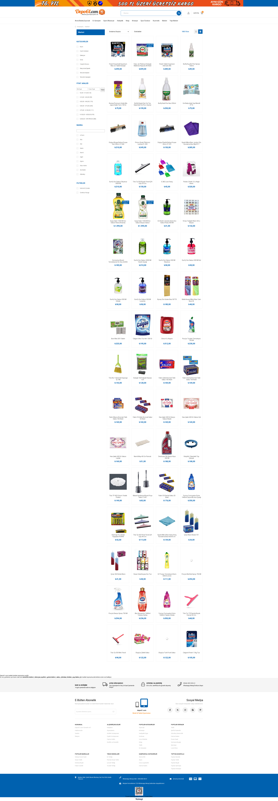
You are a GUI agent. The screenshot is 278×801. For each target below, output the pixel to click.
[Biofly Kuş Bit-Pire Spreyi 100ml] (191, 50)
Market (164, 21)
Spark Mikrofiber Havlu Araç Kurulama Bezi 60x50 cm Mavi (167, 535)
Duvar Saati (174, 739)
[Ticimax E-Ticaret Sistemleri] (139, 799)
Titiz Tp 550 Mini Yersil (118, 652)
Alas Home (83, 165)
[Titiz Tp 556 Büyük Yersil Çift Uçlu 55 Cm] (142, 168)
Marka (80, 125)
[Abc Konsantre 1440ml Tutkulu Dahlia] (142, 599)
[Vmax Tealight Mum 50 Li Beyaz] (191, 207)
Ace (81, 144)
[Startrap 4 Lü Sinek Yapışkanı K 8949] (118, 521)
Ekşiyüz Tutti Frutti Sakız (167, 652)
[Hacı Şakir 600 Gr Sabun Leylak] (118, 442)
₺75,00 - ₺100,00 (86, 110)
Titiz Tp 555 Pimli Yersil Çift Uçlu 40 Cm (142, 535)
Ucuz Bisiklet (143, 739)
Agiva (82, 161)
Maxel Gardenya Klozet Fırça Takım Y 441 (142, 496)
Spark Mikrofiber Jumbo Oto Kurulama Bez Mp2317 (191, 143)
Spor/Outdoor (145, 21)
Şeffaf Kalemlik (176, 730)
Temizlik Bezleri (84, 73)
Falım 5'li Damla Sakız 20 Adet (167, 496)
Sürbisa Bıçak (79, 763)
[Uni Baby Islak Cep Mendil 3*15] (191, 89)
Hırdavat (141, 736)
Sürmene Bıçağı (176, 742)
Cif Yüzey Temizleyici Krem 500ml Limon (167, 575)
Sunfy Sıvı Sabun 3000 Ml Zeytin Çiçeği (142, 261)
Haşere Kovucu (84, 64)
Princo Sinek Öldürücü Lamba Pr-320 (142, 143)
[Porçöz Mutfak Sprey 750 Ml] (191, 560)
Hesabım (110, 727)
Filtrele (102, 89)
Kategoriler (82, 42)
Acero (81, 148)
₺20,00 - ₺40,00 (86, 101)
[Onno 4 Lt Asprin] (167, 325)
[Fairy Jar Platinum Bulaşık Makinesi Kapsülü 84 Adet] (142, 50)
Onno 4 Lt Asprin (167, 338)
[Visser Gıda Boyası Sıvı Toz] (142, 560)
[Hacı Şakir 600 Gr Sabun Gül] (191, 403)
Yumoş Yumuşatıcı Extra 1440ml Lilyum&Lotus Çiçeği (191, 496)
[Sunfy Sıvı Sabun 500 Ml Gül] (191, 246)
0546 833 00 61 (189, 683)
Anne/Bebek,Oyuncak (82, 21)
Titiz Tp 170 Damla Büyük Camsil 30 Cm (191, 614)
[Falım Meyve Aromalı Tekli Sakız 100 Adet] (118, 403)
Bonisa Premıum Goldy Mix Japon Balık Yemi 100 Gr (118, 104)
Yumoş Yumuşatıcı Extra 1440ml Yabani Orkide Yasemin (167, 614)
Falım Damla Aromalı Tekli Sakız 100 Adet (191, 378)
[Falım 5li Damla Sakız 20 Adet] (167, 482)
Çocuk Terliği (111, 763)
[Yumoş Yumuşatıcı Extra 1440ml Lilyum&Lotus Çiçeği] (191, 482)
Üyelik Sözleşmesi (112, 736)
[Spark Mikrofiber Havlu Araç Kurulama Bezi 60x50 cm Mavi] (167, 521)
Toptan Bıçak (175, 763)
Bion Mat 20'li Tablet (118, 338)
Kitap (127, 21)
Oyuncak (141, 727)
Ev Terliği (109, 757)
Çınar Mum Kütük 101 (191, 535)
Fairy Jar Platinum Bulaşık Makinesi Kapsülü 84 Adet (142, 65)
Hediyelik (120, 21)
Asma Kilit (142, 757)
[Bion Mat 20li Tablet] (118, 325)
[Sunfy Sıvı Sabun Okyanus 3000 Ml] (118, 168)
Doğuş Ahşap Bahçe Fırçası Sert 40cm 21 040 (118, 143)
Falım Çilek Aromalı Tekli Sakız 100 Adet (167, 378)
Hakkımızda (78, 730)
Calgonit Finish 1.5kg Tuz (191, 652)
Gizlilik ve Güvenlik (112, 742)
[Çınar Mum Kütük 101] (191, 521)
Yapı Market (174, 21)
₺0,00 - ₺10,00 (85, 93)
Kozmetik (156, 21)
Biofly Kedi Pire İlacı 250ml (167, 103)
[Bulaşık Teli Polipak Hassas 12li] (142, 364)
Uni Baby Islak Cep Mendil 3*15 (191, 104)
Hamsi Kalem (175, 736)
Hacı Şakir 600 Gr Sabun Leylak (118, 457)
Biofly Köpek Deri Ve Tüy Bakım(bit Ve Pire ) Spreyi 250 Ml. (142, 104)
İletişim (77, 736)
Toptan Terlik (175, 760)
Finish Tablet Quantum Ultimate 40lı (167, 65)
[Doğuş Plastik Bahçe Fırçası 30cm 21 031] (167, 129)
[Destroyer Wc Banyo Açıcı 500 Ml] (167, 442)
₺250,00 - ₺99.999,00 (88, 119)
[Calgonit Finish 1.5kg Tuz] (191, 639)
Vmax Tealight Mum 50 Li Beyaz (191, 222)
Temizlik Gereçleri (85, 77)
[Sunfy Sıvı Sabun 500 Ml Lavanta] (142, 286)
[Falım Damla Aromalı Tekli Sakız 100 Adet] (191, 364)
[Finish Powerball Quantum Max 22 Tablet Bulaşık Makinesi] (118, 50)
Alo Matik (83, 170)
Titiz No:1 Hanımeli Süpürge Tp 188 (118, 378)
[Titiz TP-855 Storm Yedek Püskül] (118, 482)
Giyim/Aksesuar (108, 21)
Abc (81, 139)
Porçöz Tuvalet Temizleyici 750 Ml (191, 339)
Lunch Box (174, 748)
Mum (81, 47)
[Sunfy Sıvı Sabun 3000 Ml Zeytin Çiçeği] (142, 246)
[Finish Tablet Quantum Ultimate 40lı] (167, 50)
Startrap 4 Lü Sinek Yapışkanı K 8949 (118, 535)
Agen (81, 157)
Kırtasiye (135, 21)
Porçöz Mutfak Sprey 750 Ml (191, 574)
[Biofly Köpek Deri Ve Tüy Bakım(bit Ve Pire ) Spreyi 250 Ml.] (142, 89)
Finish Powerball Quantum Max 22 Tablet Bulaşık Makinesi (118, 65)
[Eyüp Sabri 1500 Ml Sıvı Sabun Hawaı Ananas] (118, 207)
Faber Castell (79, 766)
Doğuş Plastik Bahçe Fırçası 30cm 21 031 (167, 143)
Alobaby (82, 174)
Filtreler (81, 183)
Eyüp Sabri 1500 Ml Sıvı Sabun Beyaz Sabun (142, 222)
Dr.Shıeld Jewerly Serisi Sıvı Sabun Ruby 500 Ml (167, 222)
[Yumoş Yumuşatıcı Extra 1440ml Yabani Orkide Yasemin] (167, 599)
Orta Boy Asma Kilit (177, 733)
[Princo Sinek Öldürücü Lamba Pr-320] (142, 129)
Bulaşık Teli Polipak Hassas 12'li (142, 378)
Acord (82, 152)
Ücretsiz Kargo (84, 192)
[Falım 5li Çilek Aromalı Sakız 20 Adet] (142, 403)
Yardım (77, 733)
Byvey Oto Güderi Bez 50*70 (167, 299)
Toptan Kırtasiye (176, 768)
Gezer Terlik (78, 760)
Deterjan (82, 55)
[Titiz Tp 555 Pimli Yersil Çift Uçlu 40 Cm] (142, 521)
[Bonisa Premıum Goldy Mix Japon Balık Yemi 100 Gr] (118, 89)
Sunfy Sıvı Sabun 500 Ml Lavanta (142, 300)
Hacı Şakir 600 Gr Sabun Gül (191, 417)
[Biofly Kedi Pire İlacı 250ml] (167, 89)
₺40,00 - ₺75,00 (86, 106)
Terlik (140, 745)
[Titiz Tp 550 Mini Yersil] (118, 639)
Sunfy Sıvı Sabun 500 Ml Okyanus (167, 261)
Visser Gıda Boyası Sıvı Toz (142, 574)
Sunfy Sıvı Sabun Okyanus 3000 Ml (118, 182)
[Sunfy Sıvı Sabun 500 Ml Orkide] (118, 286)
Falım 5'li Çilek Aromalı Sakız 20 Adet (142, 418)
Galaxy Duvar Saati (80, 757)
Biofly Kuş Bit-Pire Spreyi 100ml (191, 65)
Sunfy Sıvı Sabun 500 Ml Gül (191, 260)
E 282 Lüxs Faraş (167, 182)
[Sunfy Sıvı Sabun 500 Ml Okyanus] (167, 246)
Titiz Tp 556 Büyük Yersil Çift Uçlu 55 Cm (142, 182)
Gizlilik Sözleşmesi (113, 733)
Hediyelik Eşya (143, 733)
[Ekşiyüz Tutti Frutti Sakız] (167, 639)
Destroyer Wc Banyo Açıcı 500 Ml (167, 457)
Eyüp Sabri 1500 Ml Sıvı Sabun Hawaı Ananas (118, 222)
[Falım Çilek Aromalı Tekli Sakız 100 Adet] (167, 364)
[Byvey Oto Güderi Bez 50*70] (167, 286)
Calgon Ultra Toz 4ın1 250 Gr (142, 338)
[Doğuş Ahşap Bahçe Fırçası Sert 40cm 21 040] (118, 129)
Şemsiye (173, 745)
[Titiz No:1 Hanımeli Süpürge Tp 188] (118, 364)
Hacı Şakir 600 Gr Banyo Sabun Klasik (167, 418)
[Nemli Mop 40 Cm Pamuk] (142, 442)
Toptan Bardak (175, 757)
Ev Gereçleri (97, 21)
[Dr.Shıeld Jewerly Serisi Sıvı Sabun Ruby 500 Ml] (167, 207)
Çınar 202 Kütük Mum (118, 574)
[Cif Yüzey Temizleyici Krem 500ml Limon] (167, 560)
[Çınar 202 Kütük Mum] (118, 560)
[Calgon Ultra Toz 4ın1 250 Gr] (142, 325)
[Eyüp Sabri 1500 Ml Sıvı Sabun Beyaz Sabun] (142, 207)
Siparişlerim (110, 730)
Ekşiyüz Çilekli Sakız (142, 652)
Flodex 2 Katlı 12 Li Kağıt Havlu (191, 182)
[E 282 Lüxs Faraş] (167, 168)
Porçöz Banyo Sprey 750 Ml (118, 613)
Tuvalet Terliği (111, 766)
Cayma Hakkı (111, 739)
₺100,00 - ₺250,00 (87, 114)
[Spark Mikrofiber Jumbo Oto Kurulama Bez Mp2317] (191, 129)
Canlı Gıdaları (84, 51)
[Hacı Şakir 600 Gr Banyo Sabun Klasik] (167, 403)
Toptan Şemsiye (176, 766)
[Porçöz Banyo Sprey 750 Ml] (118, 599)
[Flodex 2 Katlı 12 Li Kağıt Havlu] (191, 168)
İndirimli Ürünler (85, 188)
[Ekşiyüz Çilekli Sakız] (142, 639)
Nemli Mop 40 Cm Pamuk (142, 456)
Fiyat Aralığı (82, 83)
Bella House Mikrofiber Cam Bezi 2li (191, 300)
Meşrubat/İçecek (85, 68)
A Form (82, 135)
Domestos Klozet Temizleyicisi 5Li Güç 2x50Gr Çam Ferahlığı (118, 261)
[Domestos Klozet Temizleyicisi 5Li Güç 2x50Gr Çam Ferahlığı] (118, 246)
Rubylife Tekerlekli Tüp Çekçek (191, 457)
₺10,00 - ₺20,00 (86, 97)
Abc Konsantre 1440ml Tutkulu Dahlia (142, 614)
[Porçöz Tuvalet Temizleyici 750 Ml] (191, 325)
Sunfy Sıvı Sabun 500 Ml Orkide (118, 300)
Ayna (140, 760)
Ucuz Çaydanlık (144, 763)
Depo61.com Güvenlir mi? (83, 727)
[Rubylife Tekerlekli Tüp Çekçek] (191, 442)
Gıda (81, 60)
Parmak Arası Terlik (113, 760)
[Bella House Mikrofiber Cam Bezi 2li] (191, 286)
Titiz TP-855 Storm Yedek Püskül (118, 496)
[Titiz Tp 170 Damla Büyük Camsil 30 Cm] (191, 599)
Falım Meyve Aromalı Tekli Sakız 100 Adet (118, 418)
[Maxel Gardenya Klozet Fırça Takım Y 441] (142, 482)
